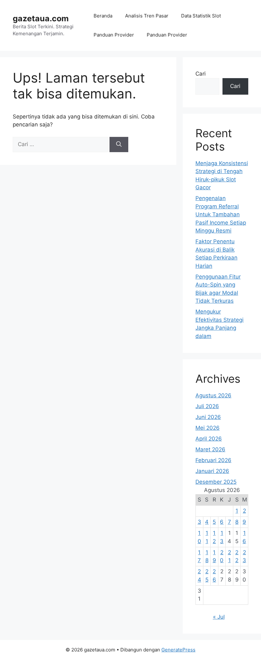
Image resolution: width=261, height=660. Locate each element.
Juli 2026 (207, 406)
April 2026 (208, 438)
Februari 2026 (213, 460)
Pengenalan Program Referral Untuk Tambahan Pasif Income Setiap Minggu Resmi (220, 214)
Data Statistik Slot (201, 16)
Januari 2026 (212, 471)
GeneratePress (178, 650)
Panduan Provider (114, 35)
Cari (200, 74)
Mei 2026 (207, 428)
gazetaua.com (41, 18)
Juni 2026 (208, 417)
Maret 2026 (210, 449)
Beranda (103, 16)
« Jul (219, 617)
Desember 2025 (215, 482)
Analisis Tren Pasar (146, 16)
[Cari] (118, 144)
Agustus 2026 (213, 395)
